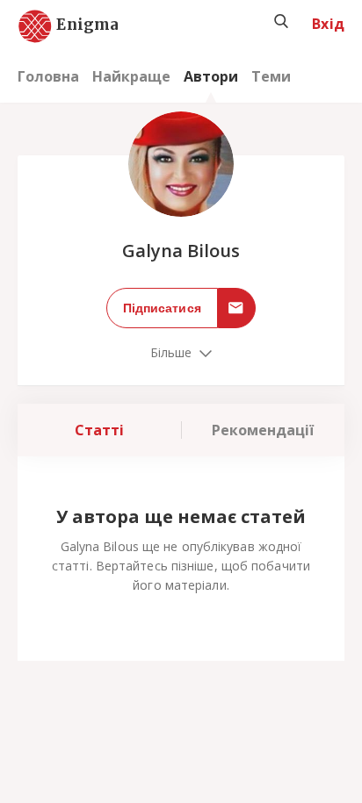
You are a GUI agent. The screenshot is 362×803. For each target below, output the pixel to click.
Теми (271, 76)
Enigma (72, 25)
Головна (48, 76)
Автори (211, 76)
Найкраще (131, 76)
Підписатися (162, 308)
